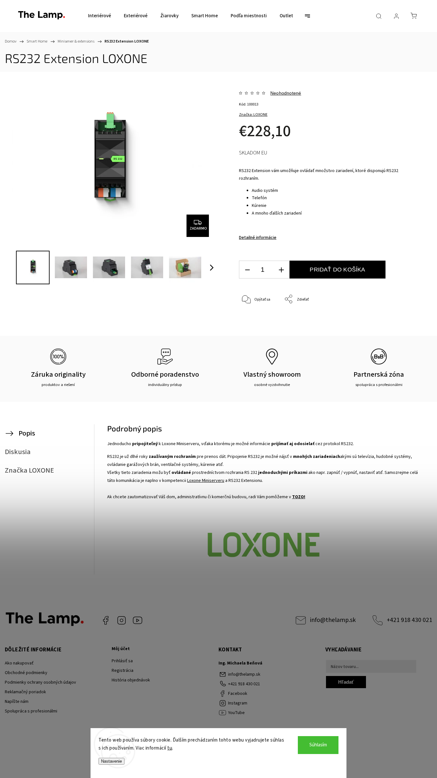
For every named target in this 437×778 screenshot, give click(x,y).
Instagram (121, 620)
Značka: (253, 114)
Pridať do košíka (337, 269)
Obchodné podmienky (26, 673)
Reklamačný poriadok (25, 692)
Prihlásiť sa (122, 661)
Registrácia (122, 670)
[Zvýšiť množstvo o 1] (281, 269)
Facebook (105, 620)
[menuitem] (99, 16)
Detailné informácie (257, 237)
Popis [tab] (27, 433)
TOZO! (298, 497)
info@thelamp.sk (333, 620)
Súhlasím (318, 745)
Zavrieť (400, 320)
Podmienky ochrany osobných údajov (40, 682)
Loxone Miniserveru (205, 480)
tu (169, 748)
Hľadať (346, 682)
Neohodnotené (285, 93)
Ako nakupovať (19, 663)
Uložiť (254, 330)
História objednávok (131, 680)
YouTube (137, 620)
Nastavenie (111, 761)
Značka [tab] (29, 470)
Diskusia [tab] (18, 452)
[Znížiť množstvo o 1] (247, 269)
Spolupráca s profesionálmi (31, 711)
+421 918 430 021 (409, 620)
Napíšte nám (16, 701)
